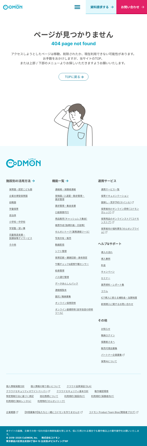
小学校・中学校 (17, 221)
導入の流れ (107, 252)
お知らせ (105, 328)
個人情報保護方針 (15, 386)
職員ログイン (108, 335)
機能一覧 (58, 181)
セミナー (105, 278)
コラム (104, 291)
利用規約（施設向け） (74, 396)
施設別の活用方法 (18, 181)
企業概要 (10, 412)
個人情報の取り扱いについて (45, 386)
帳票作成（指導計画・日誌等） (70, 225)
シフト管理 (61, 251)
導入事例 (105, 258)
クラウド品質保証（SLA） (79, 386)
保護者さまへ (108, 341)
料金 (103, 265)
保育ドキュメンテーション (115, 195)
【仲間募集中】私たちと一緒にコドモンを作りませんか (52, 412)
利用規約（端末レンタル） (18, 401)
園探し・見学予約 (116, 202)
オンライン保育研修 (65, 303)
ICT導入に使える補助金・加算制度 (119, 297)
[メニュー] (77, 7)
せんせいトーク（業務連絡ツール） (72, 231)
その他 (12, 244)
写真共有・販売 (63, 238)
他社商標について (49, 396)
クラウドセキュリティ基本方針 (72, 391)
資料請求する (99, 7)
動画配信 (59, 244)
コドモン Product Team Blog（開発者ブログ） (112, 412)
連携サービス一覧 (110, 189)
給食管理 (59, 270)
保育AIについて (109, 361)
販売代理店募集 (109, 348)
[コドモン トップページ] (23, 163)
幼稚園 (12, 202)
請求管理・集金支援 (65, 205)
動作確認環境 (101, 391)
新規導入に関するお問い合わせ (117, 304)
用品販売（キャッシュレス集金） (71, 218)
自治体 (12, 215)
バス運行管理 (62, 277)
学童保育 (13, 208)
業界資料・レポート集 (112, 284)
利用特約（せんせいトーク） (51, 401)
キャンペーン (108, 271)
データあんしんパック (66, 283)
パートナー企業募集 (111, 354)
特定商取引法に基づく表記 (20, 396)
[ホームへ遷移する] (12, 7)
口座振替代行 (62, 212)
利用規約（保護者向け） (102, 396)
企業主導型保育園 (18, 195)
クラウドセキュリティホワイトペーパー (26, 391)
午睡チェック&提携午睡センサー (72, 264)
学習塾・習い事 (17, 228)
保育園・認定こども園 (20, 189)
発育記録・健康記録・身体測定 (71, 257)
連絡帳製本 (61, 290)
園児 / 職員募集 (63, 296)
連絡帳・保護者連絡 (65, 189)
